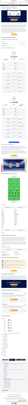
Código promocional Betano (7, 380)
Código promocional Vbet (7, 387)
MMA (19, 333)
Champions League (9, 6)
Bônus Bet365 (5, 372)
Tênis (8, 333)
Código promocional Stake (7, 386)
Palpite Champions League (20, 23)
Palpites (3, 6)
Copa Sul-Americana (5, 347)
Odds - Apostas (5, 366)
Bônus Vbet (5, 377)
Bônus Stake (5, 376)
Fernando (9, 23)
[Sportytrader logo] (14, 390)
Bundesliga (4, 352)
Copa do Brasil (5, 341)
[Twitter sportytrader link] (6, 359)
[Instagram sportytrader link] (7, 359)
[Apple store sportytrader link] (18, 359)
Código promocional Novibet (7, 383)
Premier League (5, 348)
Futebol (6, 6)
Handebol (13, 333)
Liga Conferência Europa (6, 340)
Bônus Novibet (5, 373)
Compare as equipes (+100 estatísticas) (14, 142)
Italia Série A (4, 351)
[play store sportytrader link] (23, 359)
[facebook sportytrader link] (5, 359)
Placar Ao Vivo (5, 367)
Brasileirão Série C (5, 344)
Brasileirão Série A (5, 336)
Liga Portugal (4, 355)
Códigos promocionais (7, 378)
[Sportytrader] (1, 6)
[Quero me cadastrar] (25, 0)
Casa (14, 54)
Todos (12, 54)
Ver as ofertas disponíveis (14, 21)
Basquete (10, 333)
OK (22, 403)
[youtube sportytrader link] (3, 359)
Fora (15, 54)
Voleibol (17, 333)
